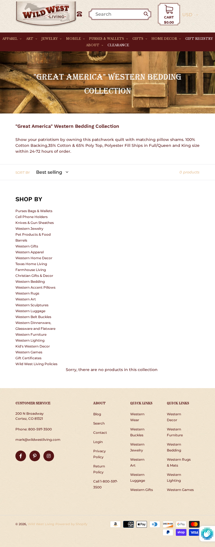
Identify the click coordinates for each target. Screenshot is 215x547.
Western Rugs (27, 293)
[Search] (147, 14)
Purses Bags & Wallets (33, 211)
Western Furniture (30, 334)
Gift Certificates (28, 358)
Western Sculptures (31, 305)
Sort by (22, 172)
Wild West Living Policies (36, 364)
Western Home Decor (33, 258)
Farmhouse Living (30, 270)
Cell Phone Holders (31, 217)
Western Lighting (30, 340)
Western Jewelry (29, 228)
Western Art (25, 299)
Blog (97, 414)
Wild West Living (41, 524)
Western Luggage (30, 311)
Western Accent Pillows (35, 287)
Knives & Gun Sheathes (34, 223)
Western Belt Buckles (33, 317)
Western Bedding (30, 281)
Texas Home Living (31, 264)
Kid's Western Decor (32, 346)
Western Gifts (26, 246)
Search (99, 423)
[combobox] (123, 14)
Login (98, 442)
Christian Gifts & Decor (34, 276)
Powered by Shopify (71, 524)
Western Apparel (29, 252)
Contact (100, 432)
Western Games (28, 352)
